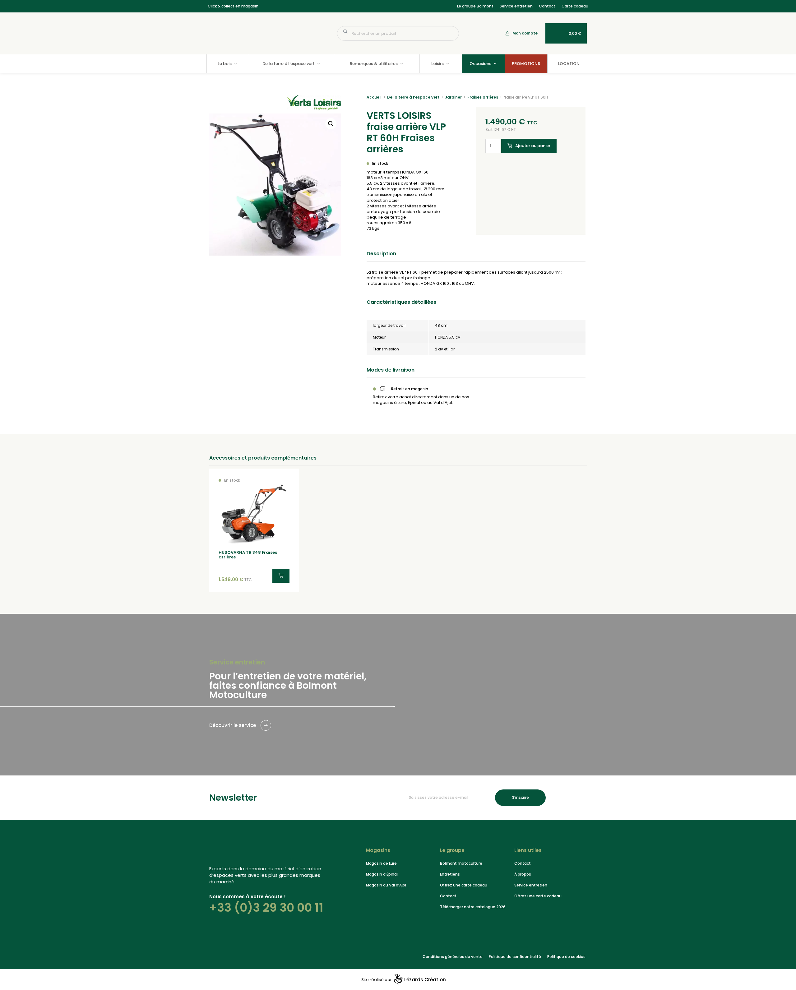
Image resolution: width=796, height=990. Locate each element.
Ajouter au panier (532, 146)
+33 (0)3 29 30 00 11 (266, 908)
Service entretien (516, 6)
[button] (330, 123)
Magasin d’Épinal (382, 874)
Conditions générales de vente (453, 956)
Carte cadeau (575, 6)
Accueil (374, 97)
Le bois (225, 64)
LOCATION (569, 64)
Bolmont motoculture (461, 863)
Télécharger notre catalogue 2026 (473, 906)
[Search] (451, 33)
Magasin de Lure (381, 863)
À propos (522, 874)
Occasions (480, 64)
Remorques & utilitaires (374, 64)
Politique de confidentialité (515, 956)
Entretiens (450, 874)
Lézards (425, 980)
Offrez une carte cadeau (463, 885)
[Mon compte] (507, 33)
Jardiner (453, 97)
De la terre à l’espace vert (288, 64)
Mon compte (525, 33)
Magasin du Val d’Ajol (386, 885)
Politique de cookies (566, 956)
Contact (547, 6)
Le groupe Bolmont (475, 6)
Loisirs (437, 64)
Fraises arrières (482, 97)
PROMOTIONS (526, 64)
